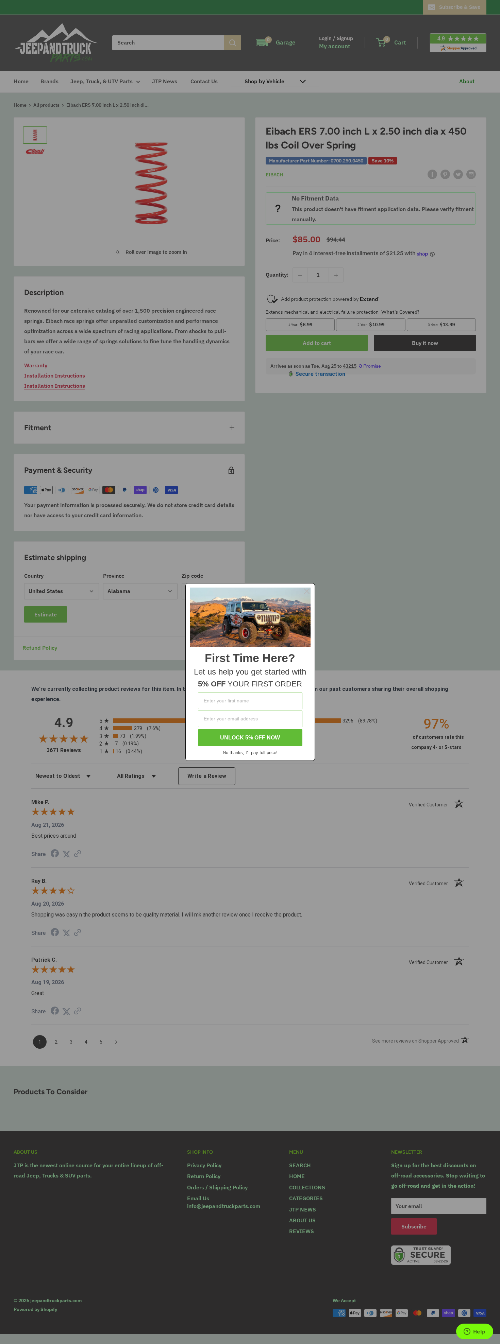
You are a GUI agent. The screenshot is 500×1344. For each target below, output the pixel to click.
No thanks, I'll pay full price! (250, 752)
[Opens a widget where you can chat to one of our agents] (474, 1332)
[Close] (307, 591)
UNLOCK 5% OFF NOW (250, 737)
